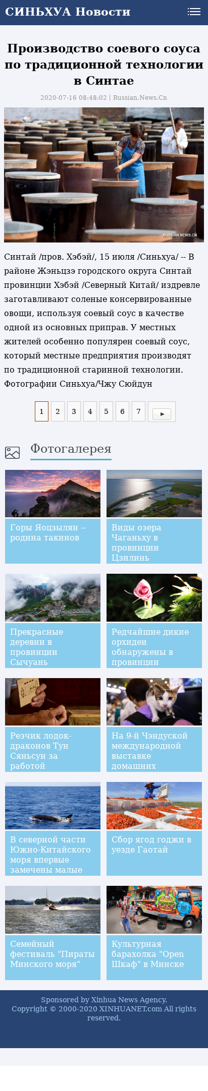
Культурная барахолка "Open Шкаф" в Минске (148, 954)
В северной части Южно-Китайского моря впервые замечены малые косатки (50, 860)
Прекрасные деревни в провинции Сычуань (36, 647)
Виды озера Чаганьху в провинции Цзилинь (137, 543)
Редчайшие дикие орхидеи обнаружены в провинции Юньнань (150, 652)
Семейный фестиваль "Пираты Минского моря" (52, 954)
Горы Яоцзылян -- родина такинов (48, 532)
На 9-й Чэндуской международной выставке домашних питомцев (150, 756)
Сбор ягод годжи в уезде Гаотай (151, 845)
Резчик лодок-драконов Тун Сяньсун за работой (40, 751)
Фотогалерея (71, 449)
